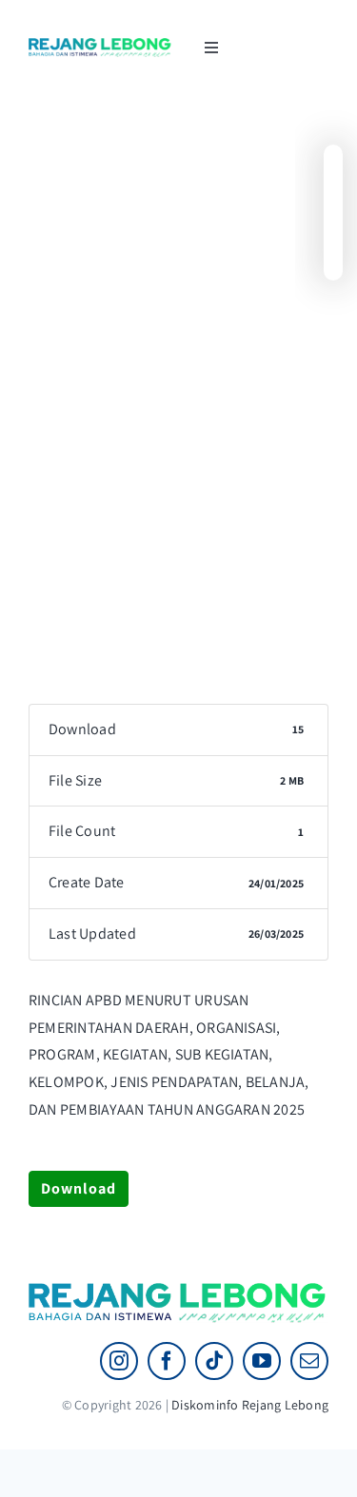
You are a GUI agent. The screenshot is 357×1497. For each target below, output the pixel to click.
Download (78, 1188)
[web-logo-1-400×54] (100, 45)
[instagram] (119, 1361)
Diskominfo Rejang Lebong (249, 1404)
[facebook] (167, 1361)
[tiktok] (214, 1361)
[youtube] (262, 1361)
